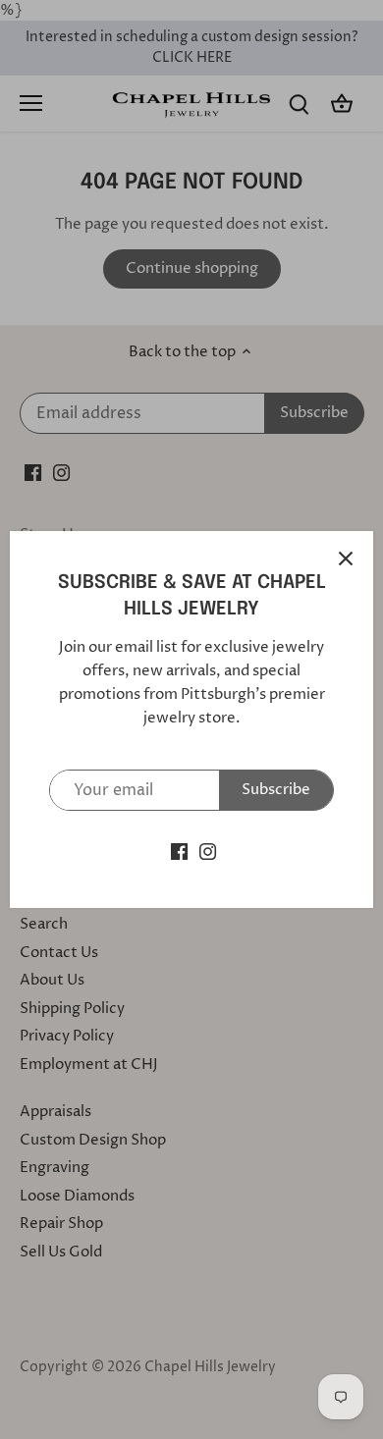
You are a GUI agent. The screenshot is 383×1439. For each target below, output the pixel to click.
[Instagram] (207, 850)
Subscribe (276, 789)
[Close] (345, 558)
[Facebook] (179, 850)
